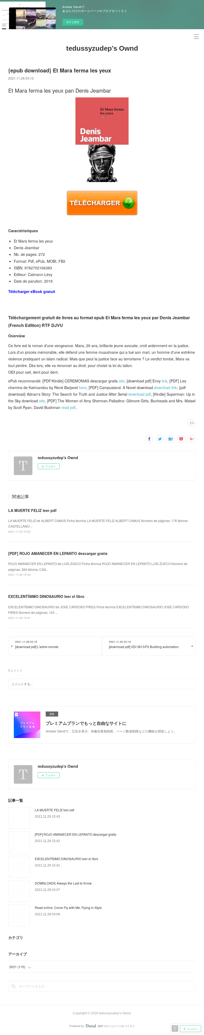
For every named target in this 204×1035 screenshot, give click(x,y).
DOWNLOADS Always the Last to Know (63, 883)
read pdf (68, 407)
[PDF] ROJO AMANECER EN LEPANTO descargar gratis (58, 553)
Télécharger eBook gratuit (31, 291)
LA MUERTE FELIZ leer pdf (32, 510)
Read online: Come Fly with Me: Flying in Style (68, 907)
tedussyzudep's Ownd (102, 48)
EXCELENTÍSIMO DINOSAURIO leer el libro (46, 596)
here (83, 387)
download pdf (139, 394)
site (122, 380)
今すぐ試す (72, 22)
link (164, 380)
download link (165, 387)
